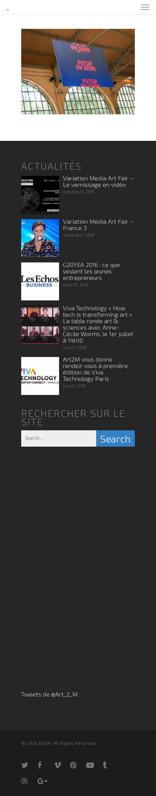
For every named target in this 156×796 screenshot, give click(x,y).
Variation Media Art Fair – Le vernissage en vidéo (98, 181)
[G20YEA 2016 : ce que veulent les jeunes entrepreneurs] (40, 281)
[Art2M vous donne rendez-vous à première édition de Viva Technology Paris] (40, 376)
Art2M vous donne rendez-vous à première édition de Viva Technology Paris (95, 369)
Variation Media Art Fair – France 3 (98, 224)
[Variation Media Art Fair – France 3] (40, 238)
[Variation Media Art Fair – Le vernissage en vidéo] (40, 195)
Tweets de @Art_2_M (49, 694)
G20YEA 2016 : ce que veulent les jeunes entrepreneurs (91, 271)
